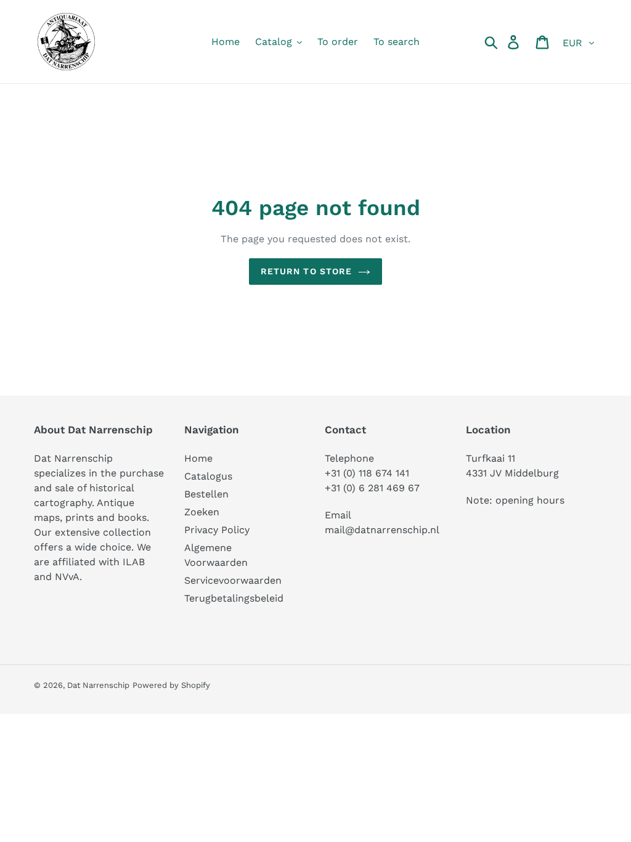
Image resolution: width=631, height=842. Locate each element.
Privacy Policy (217, 530)
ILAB (134, 562)
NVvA (67, 576)
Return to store (306, 271)
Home (198, 458)
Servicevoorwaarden (233, 580)
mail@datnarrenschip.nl (382, 530)
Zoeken (201, 512)
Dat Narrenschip (98, 685)
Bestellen (206, 494)
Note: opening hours (515, 500)
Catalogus (208, 476)
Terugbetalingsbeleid (233, 598)
